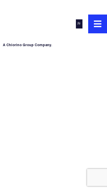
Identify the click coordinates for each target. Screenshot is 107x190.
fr (79, 24)
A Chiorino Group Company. (27, 45)
